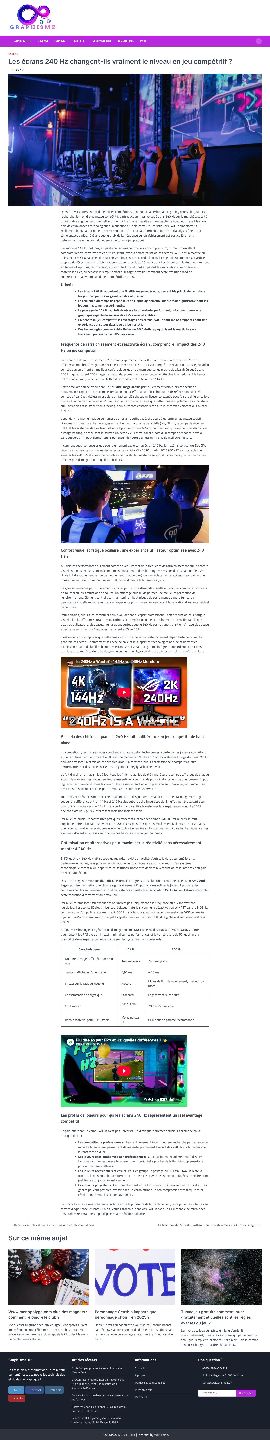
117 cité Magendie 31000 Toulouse (222, 1375)
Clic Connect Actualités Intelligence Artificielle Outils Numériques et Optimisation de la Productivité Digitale (98, 1383)
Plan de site (141, 1397)
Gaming (59, 41)
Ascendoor (128, 1434)
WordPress (161, 1434)
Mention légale (143, 1390)
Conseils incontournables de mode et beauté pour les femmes (100, 1397)
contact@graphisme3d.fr (217, 1382)
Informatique (102, 41)
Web (143, 41)
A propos (140, 1375)
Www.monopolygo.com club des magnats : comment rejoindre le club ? (47, 1315)
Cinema (43, 41)
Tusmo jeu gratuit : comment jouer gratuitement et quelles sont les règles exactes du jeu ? (216, 1317)
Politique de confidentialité (150, 1382)
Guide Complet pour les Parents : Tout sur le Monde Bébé (97, 1370)
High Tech (78, 41)
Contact (139, 1368)
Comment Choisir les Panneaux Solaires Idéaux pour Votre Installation (99, 1409)
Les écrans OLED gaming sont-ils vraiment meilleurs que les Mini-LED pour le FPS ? (97, 1420)
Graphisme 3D (21, 41)
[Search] (259, 41)
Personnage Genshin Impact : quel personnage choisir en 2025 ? (126, 1315)
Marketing (126, 41)
